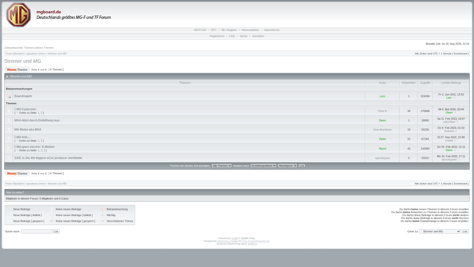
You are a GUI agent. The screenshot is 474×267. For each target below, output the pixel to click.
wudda (449, 140)
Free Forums (249, 241)
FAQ (232, 36)
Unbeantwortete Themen (19, 47)
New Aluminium (383, 129)
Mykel (382, 148)
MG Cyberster (26, 109)
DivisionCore (263, 241)
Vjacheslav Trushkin (227, 241)
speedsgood (382, 157)
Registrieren (217, 36)
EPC (214, 29)
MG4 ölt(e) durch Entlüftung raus (37, 120)
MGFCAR (200, 29)
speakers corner (36, 53)
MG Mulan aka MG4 (27, 129)
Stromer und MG (57, 53)
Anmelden (258, 36)
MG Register (229, 29)
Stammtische (272, 29)
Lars (382, 96)
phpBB (234, 238)
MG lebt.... (23, 137)
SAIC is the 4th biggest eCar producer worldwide (48, 158)
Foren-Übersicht (15, 53)
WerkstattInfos (250, 29)
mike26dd (449, 121)
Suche (243, 36)
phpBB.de (252, 244)
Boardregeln (23, 96)
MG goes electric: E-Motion (35, 147)
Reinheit (449, 131)
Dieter (449, 112)
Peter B (382, 111)
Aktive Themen (45, 47)
